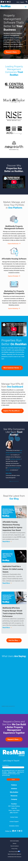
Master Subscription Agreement (14, 854)
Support (22, 2)
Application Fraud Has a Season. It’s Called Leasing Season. (13, 569)
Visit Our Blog (13, 640)
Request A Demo (13, 739)
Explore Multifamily (13, 243)
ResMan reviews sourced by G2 (8, 706)
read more (6, 541)
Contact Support (14, 821)
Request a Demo (11, 52)
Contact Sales (14, 817)
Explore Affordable (13, 276)
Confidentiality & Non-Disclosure (14, 856)
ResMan (17, 840)
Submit (13, 779)
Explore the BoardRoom (12, 411)
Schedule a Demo (14, 826)
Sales (17, 2)
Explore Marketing (13, 308)
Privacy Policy (12, 772)
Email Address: (5, 765)
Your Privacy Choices (13, 851)
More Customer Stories (11, 368)
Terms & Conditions (14, 846)
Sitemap (14, 843)
